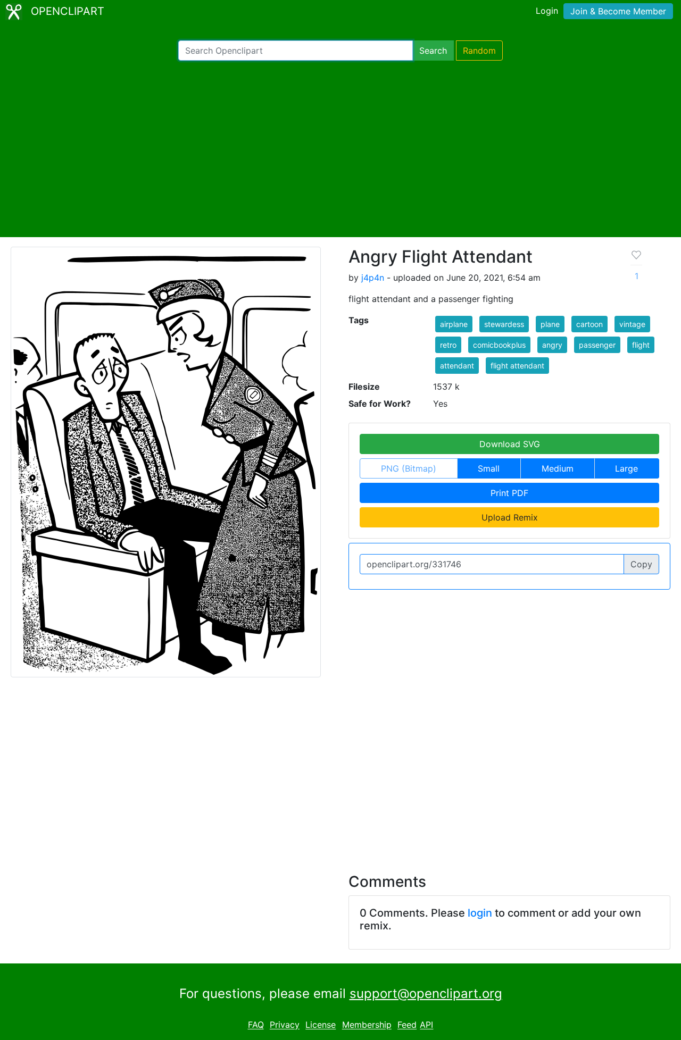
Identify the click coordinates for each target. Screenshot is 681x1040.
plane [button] (550, 324)
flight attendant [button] (517, 365)
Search (433, 50)
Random (479, 50)
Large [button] (626, 468)
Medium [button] (558, 468)
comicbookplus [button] (499, 344)
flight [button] (641, 344)
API (426, 1025)
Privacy (285, 1025)
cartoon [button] (589, 324)
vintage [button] (632, 324)
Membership (367, 1025)
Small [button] (489, 468)
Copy (641, 564)
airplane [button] (454, 324)
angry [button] (552, 344)
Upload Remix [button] (509, 517)
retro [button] (448, 344)
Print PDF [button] (509, 493)
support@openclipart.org (426, 993)
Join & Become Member (618, 11)
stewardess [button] (504, 324)
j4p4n (372, 277)
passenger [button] (597, 344)
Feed (407, 1025)
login (480, 913)
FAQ (256, 1025)
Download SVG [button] (509, 444)
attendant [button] (457, 365)
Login (547, 10)
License (320, 1025)
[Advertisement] (340, 148)
